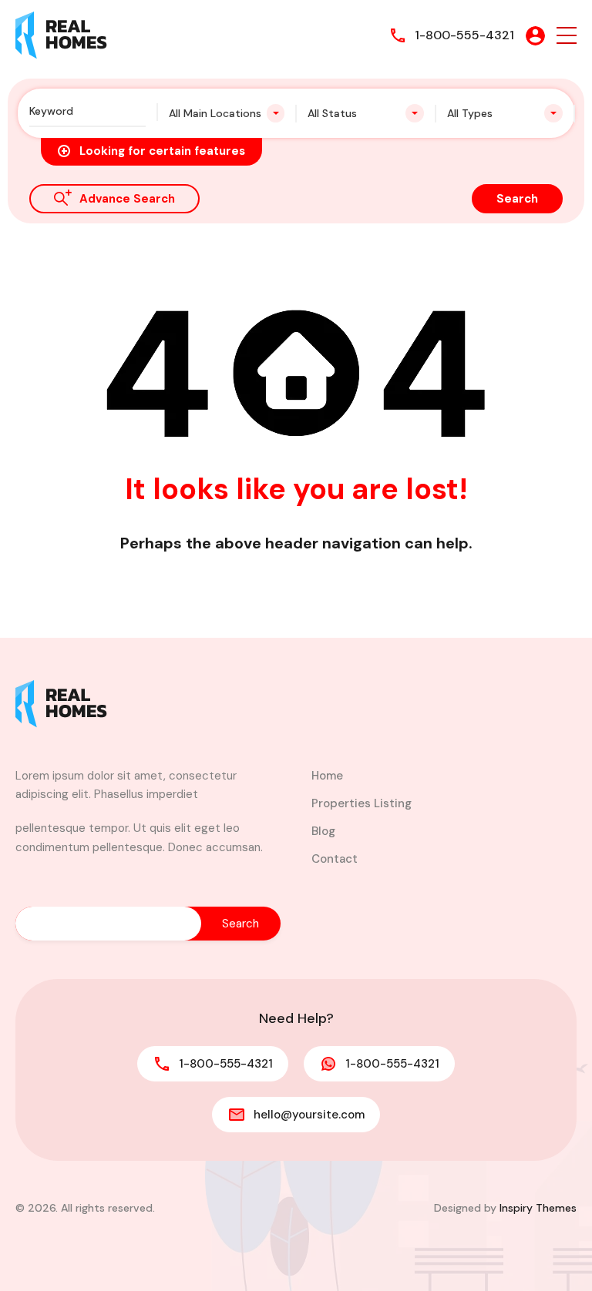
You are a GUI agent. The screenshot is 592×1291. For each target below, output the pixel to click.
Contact (334, 859)
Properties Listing (361, 803)
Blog (323, 831)
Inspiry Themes (538, 1208)
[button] (567, 35)
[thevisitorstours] (61, 34)
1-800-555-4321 (464, 35)
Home (327, 775)
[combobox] (227, 113)
